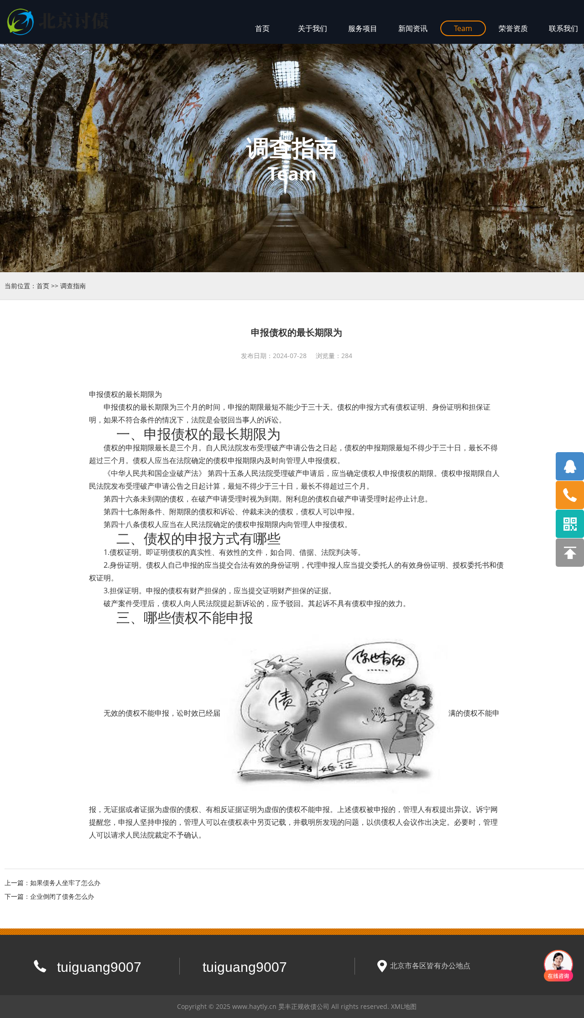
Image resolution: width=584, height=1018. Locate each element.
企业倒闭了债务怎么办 (62, 896)
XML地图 (404, 1006)
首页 (42, 285)
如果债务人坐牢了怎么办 (65, 882)
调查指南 (73, 285)
